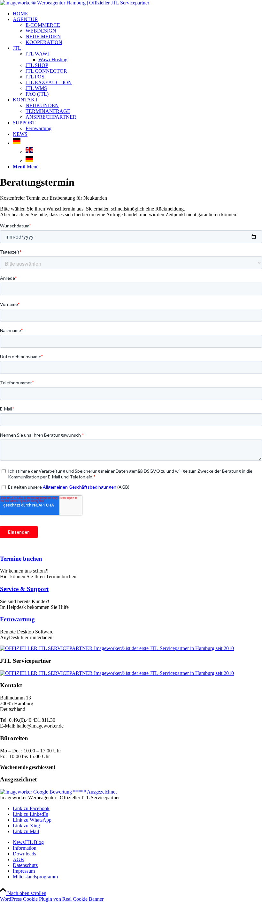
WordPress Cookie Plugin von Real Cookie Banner (52, 899)
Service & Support (24, 589)
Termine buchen (21, 558)
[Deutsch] (16, 143)
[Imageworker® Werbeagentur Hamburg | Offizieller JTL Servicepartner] (74, 2)
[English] (29, 152)
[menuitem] (137, 14)
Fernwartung (17, 619)
